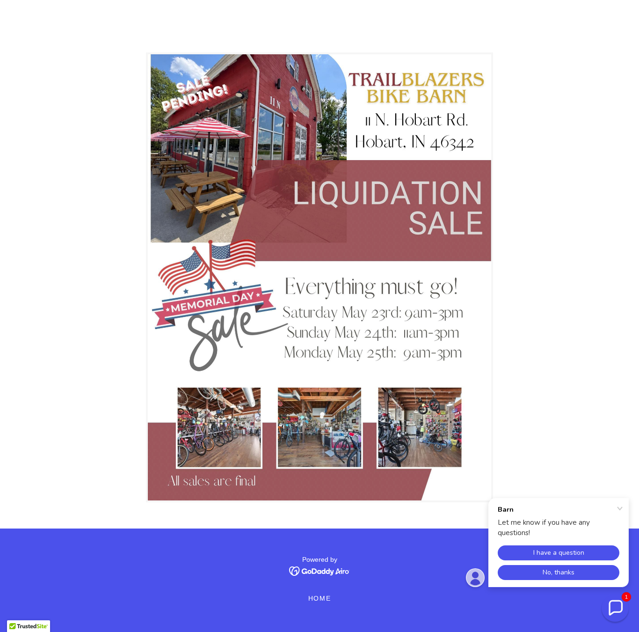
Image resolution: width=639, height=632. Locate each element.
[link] (319, 570)
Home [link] (319, 598)
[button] (615, 608)
